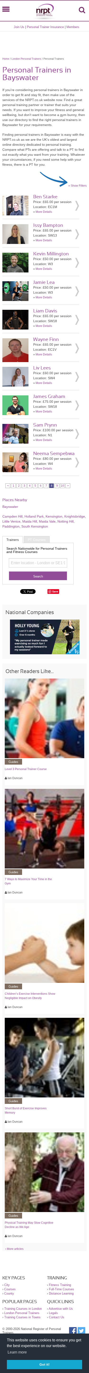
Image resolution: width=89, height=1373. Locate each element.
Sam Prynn (45, 425)
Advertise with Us (61, 1308)
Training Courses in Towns (22, 1317)
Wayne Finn (46, 339)
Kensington (54, 516)
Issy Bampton (48, 225)
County (9, 1293)
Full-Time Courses (61, 1289)
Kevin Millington (51, 254)
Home (5, 58)
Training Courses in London (23, 1308)
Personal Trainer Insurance (45, 27)
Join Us (19, 27)
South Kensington (34, 526)
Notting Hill (65, 521)
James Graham (49, 396)
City (7, 1285)
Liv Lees (42, 368)
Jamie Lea (44, 282)
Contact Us (56, 1317)
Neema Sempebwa (54, 453)
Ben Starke (45, 196)
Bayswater (10, 507)
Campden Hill (12, 516)
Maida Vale (47, 521)
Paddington (10, 526)
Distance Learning (61, 1293)
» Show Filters (77, 185)
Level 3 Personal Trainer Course (26, 769)
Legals (53, 1313)
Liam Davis (45, 311)
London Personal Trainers (26, 58)
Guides (13, 762)
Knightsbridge (74, 516)
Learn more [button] (17, 1352)
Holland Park (34, 516)
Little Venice (11, 521)
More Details (44, 211)
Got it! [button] (44, 1364)
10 (62, 485)
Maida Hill (29, 521)
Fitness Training (60, 1285)
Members (72, 27)
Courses (10, 1289)
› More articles (14, 1249)
